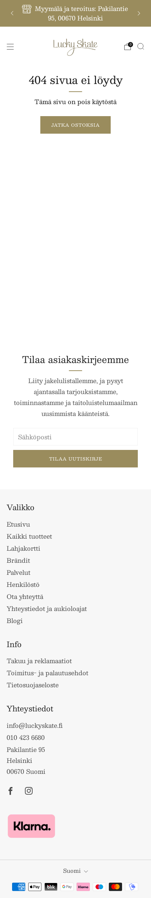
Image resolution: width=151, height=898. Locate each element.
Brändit (18, 560)
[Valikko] (10, 46)
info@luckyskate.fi (35, 725)
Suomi (72, 870)
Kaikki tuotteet (29, 536)
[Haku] (140, 46)
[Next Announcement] (139, 13)
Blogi (15, 620)
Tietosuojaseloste (33, 685)
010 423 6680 (26, 737)
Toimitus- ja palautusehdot (47, 673)
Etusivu (18, 524)
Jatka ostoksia (75, 125)
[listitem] (75, 13)
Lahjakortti (23, 548)
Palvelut (18, 572)
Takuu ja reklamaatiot (39, 661)
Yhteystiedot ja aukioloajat (47, 608)
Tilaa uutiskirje (75, 458)
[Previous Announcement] (12, 13)
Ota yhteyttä (25, 596)
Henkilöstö (23, 584)
